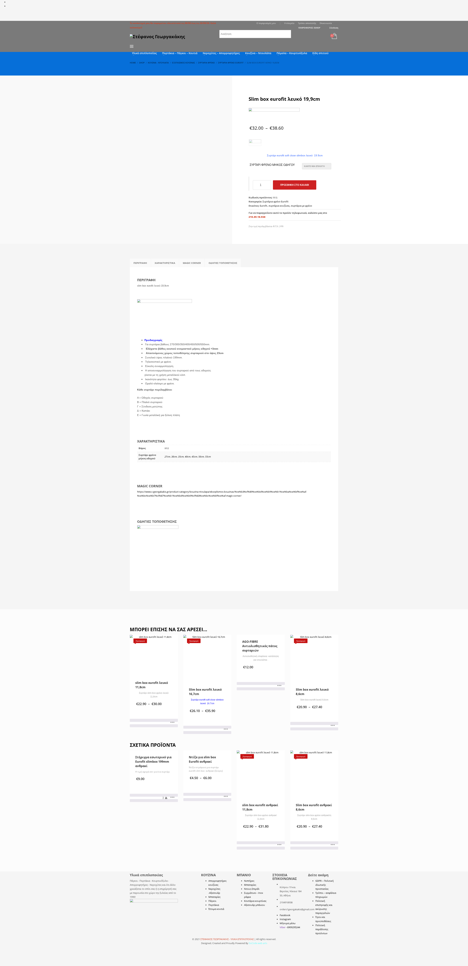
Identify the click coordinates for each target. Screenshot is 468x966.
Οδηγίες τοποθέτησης (223, 263)
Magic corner (192, 263)
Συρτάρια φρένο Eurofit (275, 201)
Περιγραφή (140, 263)
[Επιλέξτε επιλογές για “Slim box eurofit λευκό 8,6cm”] (332, 725)
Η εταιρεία (289, 23)
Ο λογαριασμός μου (266, 23)
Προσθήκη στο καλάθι (294, 185)
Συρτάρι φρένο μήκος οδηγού (272, 165)
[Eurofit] (274, 116)
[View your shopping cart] (334, 36)
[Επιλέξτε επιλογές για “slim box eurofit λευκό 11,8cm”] (172, 722)
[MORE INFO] (172, 797)
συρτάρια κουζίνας (279, 205)
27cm (167, 456)
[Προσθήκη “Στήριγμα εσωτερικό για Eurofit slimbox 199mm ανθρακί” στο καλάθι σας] (165, 797)
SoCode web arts (258, 943)
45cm (194, 456)
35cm (181, 456)
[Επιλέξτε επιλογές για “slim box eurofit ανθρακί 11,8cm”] (279, 845)
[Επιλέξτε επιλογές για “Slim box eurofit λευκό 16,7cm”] (225, 729)
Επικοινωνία (326, 23)
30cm (174, 456)
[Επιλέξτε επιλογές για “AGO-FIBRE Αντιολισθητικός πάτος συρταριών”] (279, 685)
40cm (187, 456)
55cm (208, 456)
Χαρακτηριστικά (165, 263)
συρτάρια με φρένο (301, 205)
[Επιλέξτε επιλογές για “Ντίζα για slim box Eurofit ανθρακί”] (225, 796)
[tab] (140, 263)
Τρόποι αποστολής (307, 23)
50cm (201, 456)
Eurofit (263, 205)
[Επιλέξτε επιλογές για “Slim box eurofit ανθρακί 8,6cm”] (332, 845)
